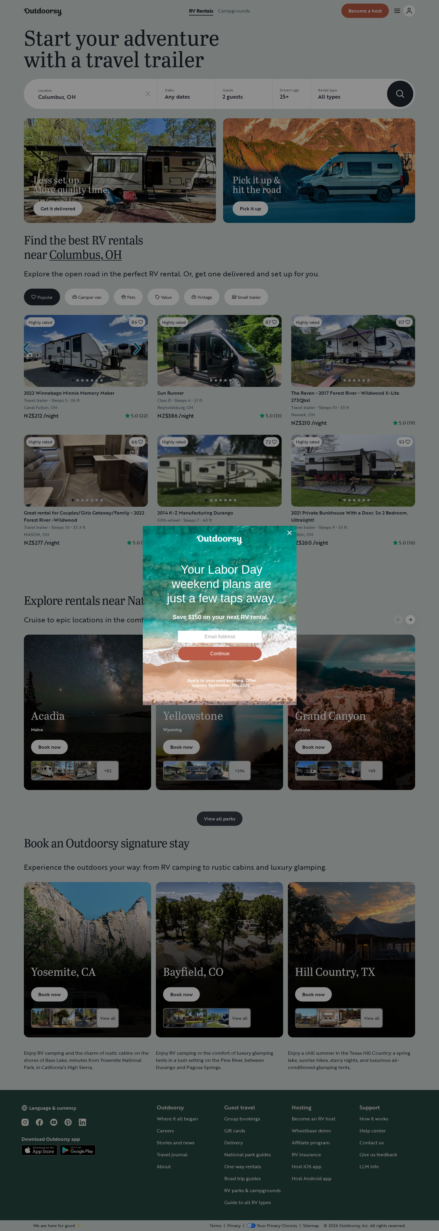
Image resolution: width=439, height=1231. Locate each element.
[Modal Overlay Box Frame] (220, 615)
